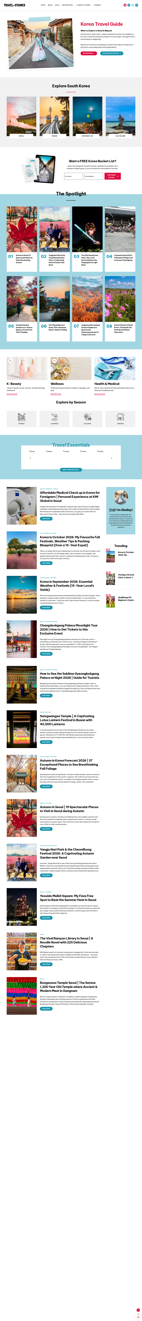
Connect (97, 5)
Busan (48, 712)
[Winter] (120, 419)
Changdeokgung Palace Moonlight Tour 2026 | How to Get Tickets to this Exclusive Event (69, 629)
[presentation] (22, 229)
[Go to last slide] (30, 458)
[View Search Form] (136, 5)
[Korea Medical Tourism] (114, 376)
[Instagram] (128, 5)
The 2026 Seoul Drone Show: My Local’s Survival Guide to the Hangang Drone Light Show (89, 260)
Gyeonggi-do (52, 845)
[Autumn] (87, 419)
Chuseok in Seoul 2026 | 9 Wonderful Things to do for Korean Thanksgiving (123, 257)
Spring (54, 621)
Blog (57, 5)
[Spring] (22, 419)
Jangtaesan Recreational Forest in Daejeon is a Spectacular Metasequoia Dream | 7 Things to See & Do (90, 330)
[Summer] (54, 419)
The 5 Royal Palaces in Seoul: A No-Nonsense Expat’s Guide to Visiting (58, 327)
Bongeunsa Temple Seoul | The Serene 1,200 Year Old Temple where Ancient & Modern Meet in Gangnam (68, 987)
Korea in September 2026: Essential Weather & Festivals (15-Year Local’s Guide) (67, 586)
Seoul (56, 489)
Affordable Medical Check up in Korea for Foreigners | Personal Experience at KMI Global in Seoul (70, 497)
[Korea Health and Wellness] (71, 376)
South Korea (45, 533)
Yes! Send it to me (111, 176)
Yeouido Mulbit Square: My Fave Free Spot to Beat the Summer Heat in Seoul (68, 898)
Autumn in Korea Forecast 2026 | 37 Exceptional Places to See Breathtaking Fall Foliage (69, 764)
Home (43, 5)
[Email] (125, 5)
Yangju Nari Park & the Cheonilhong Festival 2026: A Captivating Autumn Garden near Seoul (57, 260)
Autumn (53, 533)
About (50, 5)
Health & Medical (46, 489)
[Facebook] (132, 5)
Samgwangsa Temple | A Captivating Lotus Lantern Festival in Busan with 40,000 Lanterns (67, 720)
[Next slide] (111, 458)
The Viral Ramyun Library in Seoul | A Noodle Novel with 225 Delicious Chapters (66, 942)
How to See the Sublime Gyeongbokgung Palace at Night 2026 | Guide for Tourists (69, 676)
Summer (48, 892)
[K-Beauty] (27, 376)
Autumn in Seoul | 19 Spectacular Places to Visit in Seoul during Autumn (69, 809)
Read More (46, 519)
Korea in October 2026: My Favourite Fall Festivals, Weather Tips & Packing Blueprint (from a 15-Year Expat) (70, 541)
